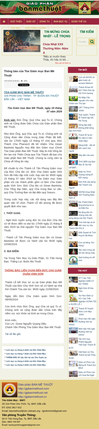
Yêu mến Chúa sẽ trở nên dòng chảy (87, 251)
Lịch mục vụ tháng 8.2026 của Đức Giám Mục (26, 350)
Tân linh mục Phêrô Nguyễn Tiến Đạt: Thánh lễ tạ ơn (82, 343)
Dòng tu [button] (45, 21)
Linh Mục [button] (15, 27)
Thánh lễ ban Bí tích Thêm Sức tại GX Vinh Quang (86, 90)
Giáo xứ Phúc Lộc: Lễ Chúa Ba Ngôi (87, 374)
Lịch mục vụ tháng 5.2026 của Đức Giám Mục (26, 365)
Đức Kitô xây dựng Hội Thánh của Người (82, 184)
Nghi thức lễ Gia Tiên (86, 290)
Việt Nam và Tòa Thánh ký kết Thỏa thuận (82, 355)
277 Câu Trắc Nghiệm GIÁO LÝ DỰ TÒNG (86, 281)
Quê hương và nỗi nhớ (87, 259)
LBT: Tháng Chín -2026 (86, 109)
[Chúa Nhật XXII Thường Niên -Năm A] (21, 41)
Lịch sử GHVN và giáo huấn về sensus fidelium (86, 80)
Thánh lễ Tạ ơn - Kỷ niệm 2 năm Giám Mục (86, 138)
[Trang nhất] (4, 21)
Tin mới (82, 69)
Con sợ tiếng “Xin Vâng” (86, 244)
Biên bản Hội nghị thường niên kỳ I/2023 (87, 331)
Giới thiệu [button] (16, 21)
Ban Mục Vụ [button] (60, 21)
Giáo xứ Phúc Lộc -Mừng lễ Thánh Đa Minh (87, 365)
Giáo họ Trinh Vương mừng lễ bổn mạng (86, 174)
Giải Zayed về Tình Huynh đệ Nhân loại (82, 235)
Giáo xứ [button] (30, 21)
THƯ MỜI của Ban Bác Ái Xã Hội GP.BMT (82, 164)
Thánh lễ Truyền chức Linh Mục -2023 (86, 311)
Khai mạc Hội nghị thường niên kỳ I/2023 (82, 321)
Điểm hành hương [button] (35, 27)
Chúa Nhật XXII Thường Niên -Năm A (55, 48)
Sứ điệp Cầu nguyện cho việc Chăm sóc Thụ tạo (81, 100)
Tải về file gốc (13, 334)
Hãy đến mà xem (86, 155)
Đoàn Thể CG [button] (78, 21)
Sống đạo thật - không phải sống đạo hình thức (81, 127)
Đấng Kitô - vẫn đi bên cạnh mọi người (82, 148)
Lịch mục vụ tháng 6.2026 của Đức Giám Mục (26, 361)
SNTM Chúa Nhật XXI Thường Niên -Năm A (82, 195)
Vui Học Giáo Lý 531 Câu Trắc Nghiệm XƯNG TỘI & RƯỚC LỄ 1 (82, 300)
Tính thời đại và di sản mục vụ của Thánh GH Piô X (82, 225)
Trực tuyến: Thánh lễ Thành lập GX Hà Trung (87, 117)
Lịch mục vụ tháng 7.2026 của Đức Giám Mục (26, 353)
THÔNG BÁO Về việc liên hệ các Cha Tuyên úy (26, 357)
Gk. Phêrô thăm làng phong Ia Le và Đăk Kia (86, 205)
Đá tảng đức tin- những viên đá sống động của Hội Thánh (81, 215)
